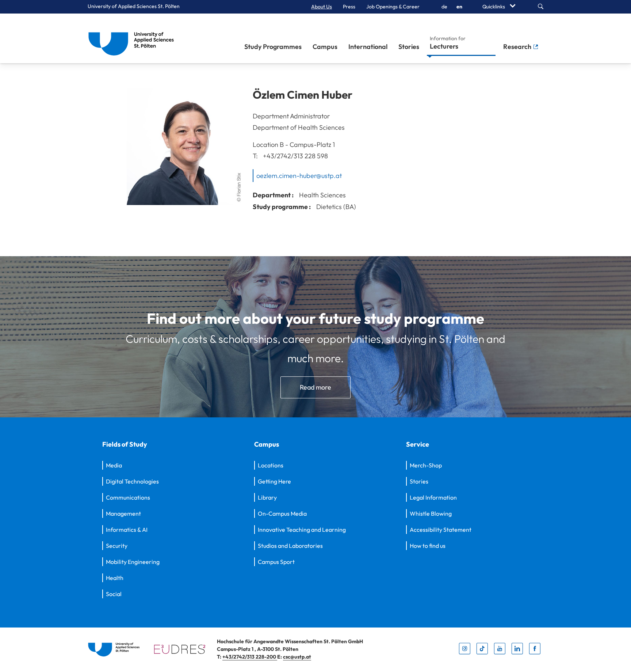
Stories (408, 46)
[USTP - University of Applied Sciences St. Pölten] (133, 38)
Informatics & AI (127, 529)
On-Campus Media (282, 513)
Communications (128, 497)
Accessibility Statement (440, 529)
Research (518, 46)
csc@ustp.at (297, 656)
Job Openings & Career (393, 6)
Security (116, 545)
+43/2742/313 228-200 (249, 656)
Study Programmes (273, 46)
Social (114, 594)
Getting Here (274, 481)
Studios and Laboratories (290, 545)
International (367, 46)
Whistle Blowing (431, 513)
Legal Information (433, 497)
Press (349, 6)
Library (267, 497)
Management (123, 513)
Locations (270, 465)
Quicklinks (494, 6)
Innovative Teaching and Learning (302, 529)
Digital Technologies (132, 481)
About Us (321, 6)
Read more (315, 387)
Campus (325, 46)
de (444, 6)
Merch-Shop (426, 465)
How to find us (427, 545)
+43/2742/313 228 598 (295, 156)
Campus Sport (276, 561)
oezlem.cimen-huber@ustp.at (299, 175)
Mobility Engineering (133, 561)
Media (114, 465)
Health (114, 577)
